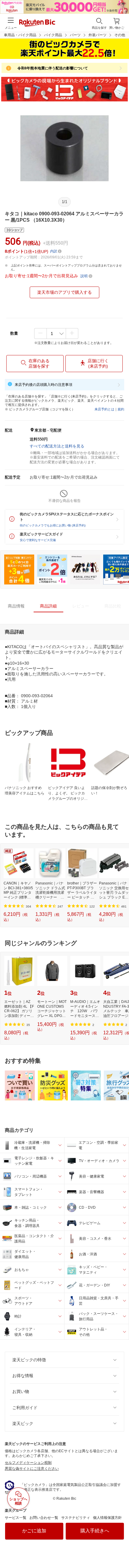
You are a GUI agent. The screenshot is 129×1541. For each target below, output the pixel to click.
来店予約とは (104, 409)
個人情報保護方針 (107, 1518)
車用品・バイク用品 (20, 35)
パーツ (75, 35)
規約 (121, 409)
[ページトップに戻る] (120, 1521)
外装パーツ (97, 35)
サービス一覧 (15, 1518)
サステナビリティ (75, 1518)
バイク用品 (53, 35)
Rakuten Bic (37, 23)
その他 (119, 35)
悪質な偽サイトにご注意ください (32, 1469)
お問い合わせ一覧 (43, 1518)
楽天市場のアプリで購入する (64, 292)
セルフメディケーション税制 (28, 1463)
